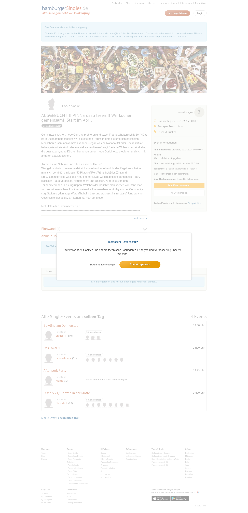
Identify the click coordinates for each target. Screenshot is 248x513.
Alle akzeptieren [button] (140, 264)
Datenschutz (130, 241)
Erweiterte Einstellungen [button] (102, 264)
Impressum (114, 241)
